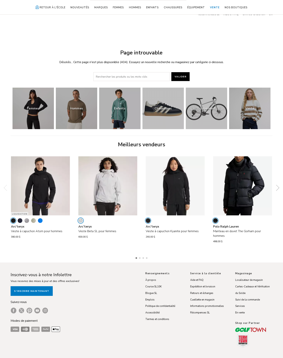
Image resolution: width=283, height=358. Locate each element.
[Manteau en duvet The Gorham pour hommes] (242, 185)
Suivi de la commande (247, 299)
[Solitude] (81, 221)
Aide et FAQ (196, 280)
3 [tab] (143, 257)
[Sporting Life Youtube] (37, 310)
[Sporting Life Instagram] (45, 310)
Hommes (135, 7)
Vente (215, 7)
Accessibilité (152, 312)
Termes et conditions (157, 319)
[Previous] (7, 188)
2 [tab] (140, 257)
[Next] (276, 188)
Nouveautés (79, 7)
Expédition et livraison (202, 286)
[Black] (13, 221)
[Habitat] (33, 221)
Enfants (152, 7)
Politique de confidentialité (160, 306)
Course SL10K (153, 286)
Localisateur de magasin (249, 280)
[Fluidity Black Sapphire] (40, 221)
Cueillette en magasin (202, 299)
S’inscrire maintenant (31, 291)
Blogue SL (151, 293)
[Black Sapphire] (20, 221)
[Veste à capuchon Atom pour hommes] (40, 185)
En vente (240, 312)
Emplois (150, 299)
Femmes (118, 7)
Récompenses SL (200, 312)
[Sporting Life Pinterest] (29, 310)
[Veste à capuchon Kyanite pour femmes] (175, 185)
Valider (181, 76)
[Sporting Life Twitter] (21, 310)
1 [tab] (137, 257)
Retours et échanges (201, 293)
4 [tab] (147, 257)
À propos (150, 280)
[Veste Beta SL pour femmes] (107, 185)
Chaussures (173, 7)
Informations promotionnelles (207, 306)
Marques (101, 7)
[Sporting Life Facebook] (14, 310)
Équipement (196, 7)
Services (240, 306)
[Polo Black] (215, 221)
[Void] (27, 221)
